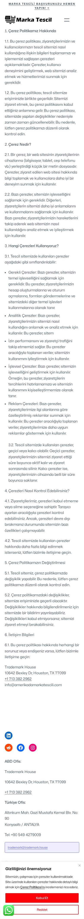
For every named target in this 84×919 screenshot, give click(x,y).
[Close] (79, 865)
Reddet (42, 909)
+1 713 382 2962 (18, 679)
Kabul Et (42, 898)
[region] (42, 890)
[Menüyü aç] (67, 20)
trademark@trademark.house (28, 847)
